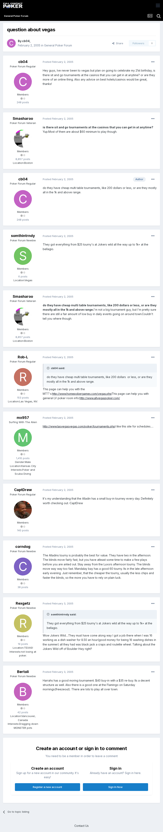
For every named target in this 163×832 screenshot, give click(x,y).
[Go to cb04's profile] (11, 43)
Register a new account (47, 787)
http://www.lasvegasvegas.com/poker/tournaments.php (79, 426)
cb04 (26, 41)
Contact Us (81, 825)
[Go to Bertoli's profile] (23, 692)
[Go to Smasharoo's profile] (23, 138)
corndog (22, 546)
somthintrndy (23, 236)
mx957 (23, 418)
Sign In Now (115, 787)
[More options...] (153, 62)
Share (118, 43)
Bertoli (23, 672)
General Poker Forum (58, 45)
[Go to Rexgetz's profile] (23, 623)
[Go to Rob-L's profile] (23, 377)
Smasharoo (23, 118)
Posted (58, 61)
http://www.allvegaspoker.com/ (100, 398)
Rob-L (23, 357)
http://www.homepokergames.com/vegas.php (82, 393)
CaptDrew (23, 490)
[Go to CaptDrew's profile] (23, 510)
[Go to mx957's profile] (23, 438)
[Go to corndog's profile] (23, 567)
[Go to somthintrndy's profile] (23, 256)
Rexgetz (23, 603)
